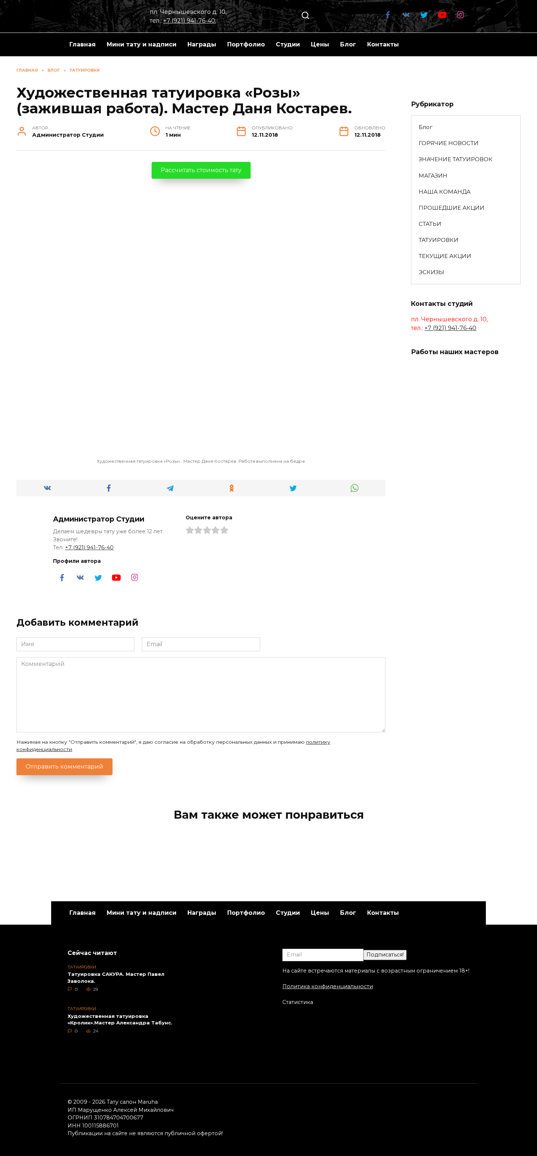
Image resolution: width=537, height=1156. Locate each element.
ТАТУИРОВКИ (438, 239)
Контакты (383, 44)
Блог (348, 44)
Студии (288, 44)
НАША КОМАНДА (445, 191)
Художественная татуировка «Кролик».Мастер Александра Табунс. (120, 1019)
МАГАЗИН (433, 175)
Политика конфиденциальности (327, 986)
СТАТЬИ (430, 223)
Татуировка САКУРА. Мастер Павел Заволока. (116, 977)
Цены (320, 44)
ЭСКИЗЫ (431, 272)
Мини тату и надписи (141, 44)
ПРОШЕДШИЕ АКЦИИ (451, 207)
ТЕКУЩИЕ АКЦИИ (445, 256)
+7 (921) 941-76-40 (189, 20)
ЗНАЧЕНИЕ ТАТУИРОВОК (455, 159)
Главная (82, 44)
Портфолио (246, 44)
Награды (201, 44)
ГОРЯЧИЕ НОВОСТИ (449, 143)
